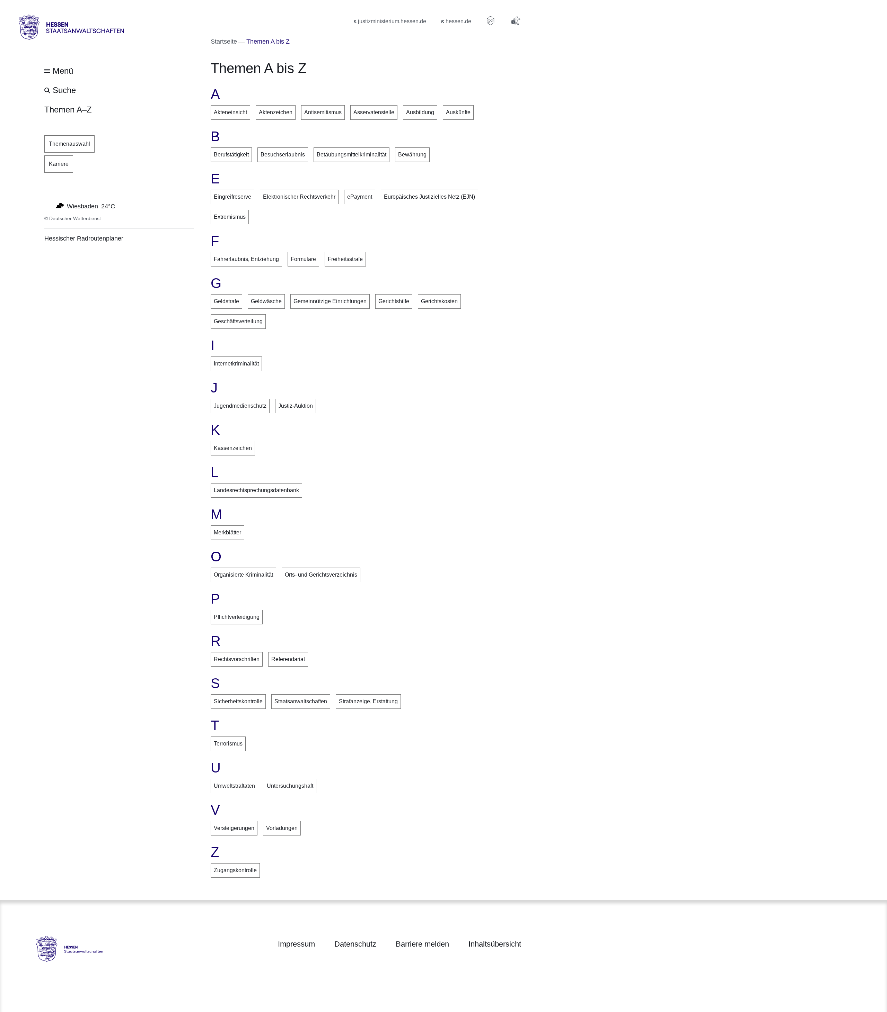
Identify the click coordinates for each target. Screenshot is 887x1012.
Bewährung (412, 154)
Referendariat (288, 659)
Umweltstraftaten (234, 786)
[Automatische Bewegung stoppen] (48, 205)
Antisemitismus (323, 112)
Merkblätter (227, 532)
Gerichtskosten (439, 301)
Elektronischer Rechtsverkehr (299, 197)
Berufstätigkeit (231, 154)
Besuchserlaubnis (283, 154)
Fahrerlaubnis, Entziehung (246, 259)
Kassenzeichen (233, 448)
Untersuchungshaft (290, 786)
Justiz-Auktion (295, 406)
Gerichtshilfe (393, 301)
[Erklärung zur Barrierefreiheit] (515, 20)
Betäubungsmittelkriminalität (351, 154)
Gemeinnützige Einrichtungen (330, 301)
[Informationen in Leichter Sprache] (490, 20)
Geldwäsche (266, 301)
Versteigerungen (234, 828)
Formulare (303, 259)
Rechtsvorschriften (237, 659)
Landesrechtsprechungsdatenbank (256, 490)
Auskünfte (458, 112)
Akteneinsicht (230, 112)
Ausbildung (420, 112)
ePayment (359, 197)
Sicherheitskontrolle (238, 701)
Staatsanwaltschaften (300, 701)
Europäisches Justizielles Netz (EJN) (429, 197)
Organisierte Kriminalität (243, 575)
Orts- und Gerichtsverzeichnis (321, 575)
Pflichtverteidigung (237, 617)
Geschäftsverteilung (238, 321)
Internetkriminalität (236, 364)
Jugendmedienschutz (240, 406)
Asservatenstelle (373, 112)
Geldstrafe (226, 301)
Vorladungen (282, 828)
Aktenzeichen (275, 112)
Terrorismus (228, 744)
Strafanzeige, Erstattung (368, 701)
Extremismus (230, 217)
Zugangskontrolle (235, 870)
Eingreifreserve (232, 197)
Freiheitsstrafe (345, 259)
